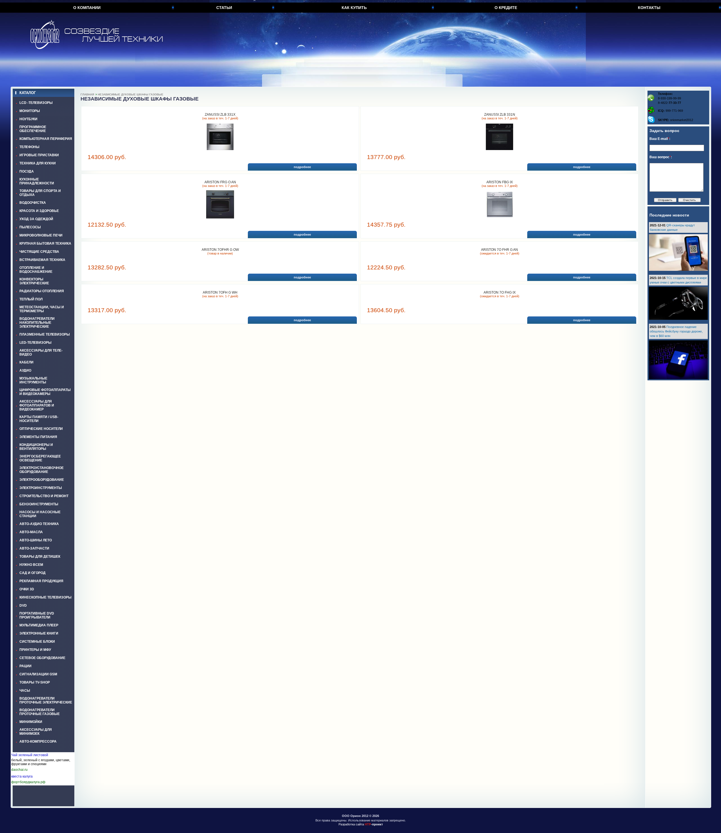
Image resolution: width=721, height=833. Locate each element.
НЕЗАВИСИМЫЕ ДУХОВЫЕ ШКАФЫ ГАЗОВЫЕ (130, 94)
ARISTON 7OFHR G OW (220, 250)
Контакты (649, 7)
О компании (87, 7)
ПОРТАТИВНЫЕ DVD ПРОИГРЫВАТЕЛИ (36, 615)
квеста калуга (22, 776)
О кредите (506, 7)
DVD (23, 606)
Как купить (354, 7)
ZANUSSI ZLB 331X (220, 115)
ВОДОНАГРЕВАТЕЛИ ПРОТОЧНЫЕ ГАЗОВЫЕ (39, 712)
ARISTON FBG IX (499, 182)
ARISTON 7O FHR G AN (499, 250)
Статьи (224, 7)
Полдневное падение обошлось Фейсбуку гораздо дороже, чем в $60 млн (676, 331)
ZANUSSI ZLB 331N (499, 115)
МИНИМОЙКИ (30, 722)
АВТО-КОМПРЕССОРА (38, 741)
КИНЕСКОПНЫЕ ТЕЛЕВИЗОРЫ (45, 597)
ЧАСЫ (24, 691)
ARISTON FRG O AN (220, 182)
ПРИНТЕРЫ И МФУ (35, 650)
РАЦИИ (25, 666)
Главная (87, 94)
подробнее (302, 167)
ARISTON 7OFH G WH (220, 292)
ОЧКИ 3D (26, 589)
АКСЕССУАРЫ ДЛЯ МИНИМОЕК (35, 732)
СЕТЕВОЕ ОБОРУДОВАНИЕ (42, 658)
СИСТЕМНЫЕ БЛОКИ (37, 642)
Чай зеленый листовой (29, 755)
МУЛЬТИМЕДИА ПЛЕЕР (38, 625)
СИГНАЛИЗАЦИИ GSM (38, 674)
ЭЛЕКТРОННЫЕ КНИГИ (38, 633)
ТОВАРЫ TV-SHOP (34, 682)
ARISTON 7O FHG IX (500, 292)
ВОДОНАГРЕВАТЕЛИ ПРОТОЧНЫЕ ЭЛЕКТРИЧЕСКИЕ (45, 700)
